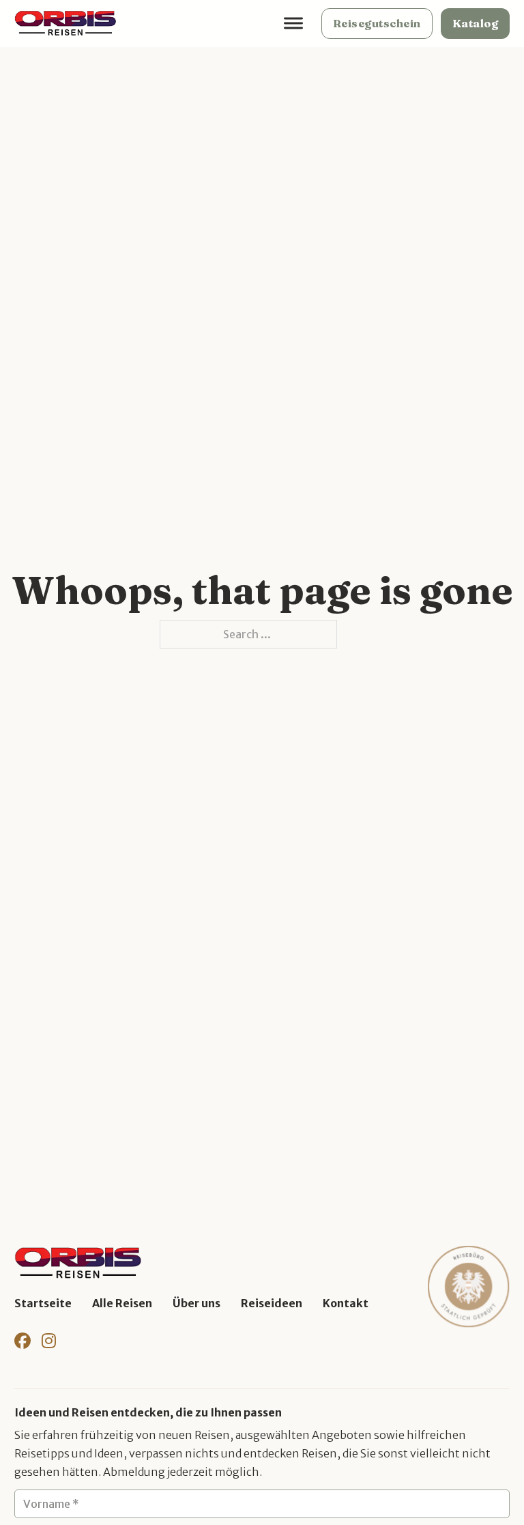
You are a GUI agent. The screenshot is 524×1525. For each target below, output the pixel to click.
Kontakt (345, 1303)
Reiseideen (271, 1303)
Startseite (43, 1303)
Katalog (475, 23)
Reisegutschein (377, 23)
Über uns (196, 1303)
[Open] (293, 23)
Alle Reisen (122, 1303)
